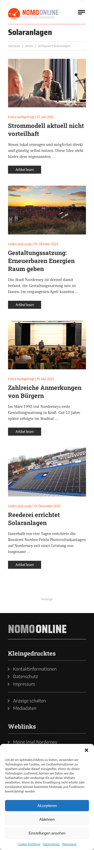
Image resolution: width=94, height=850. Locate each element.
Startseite (14, 46)
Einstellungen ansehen (47, 833)
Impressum (69, 844)
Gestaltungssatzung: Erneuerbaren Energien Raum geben (41, 261)
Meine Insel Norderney (35, 742)
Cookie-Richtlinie (29, 844)
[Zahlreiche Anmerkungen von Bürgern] (47, 345)
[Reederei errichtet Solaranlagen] (47, 472)
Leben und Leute (20, 244)
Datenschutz (51, 844)
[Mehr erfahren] (47, 590)
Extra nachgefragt (21, 117)
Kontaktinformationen (35, 669)
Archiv (29, 46)
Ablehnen (47, 819)
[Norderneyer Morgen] (33, 14)
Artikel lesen (25, 169)
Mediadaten (24, 708)
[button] (86, 750)
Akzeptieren (47, 805)
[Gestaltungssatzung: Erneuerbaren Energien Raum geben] (47, 210)
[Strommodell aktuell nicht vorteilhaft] (47, 83)
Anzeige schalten (29, 700)
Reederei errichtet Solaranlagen (34, 519)
